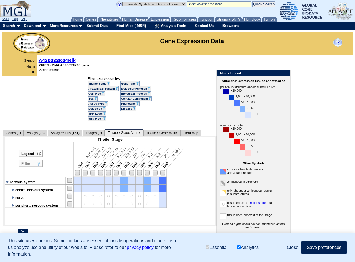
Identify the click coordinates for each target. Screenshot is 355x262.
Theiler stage (257, 202)
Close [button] (292, 247)
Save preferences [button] (324, 247)
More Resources (64, 26)
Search (9, 26)
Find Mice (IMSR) (131, 26)
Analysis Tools (173, 26)
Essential (218, 247)
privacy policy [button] (140, 247)
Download (32, 26)
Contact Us (204, 26)
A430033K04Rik (57, 60)
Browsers (230, 26)
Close (284, 73)
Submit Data (97, 26)
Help (15, 19)
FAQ (24, 19)
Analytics (250, 247)
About (5, 19)
